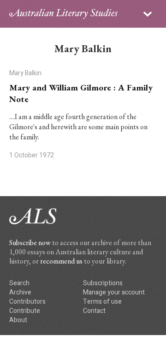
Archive (20, 292)
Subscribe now (30, 242)
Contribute (24, 311)
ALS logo (63, 14)
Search (19, 283)
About (18, 320)
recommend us (61, 261)
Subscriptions (103, 283)
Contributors (27, 301)
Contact (94, 311)
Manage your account (114, 292)
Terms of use (102, 301)
